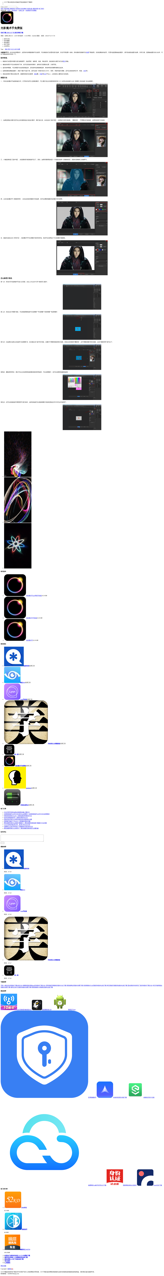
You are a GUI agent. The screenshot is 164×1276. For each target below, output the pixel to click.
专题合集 (29, 8)
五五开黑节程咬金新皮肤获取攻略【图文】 (17, 812)
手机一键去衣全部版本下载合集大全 (12, 985)
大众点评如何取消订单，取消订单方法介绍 (17, 824)
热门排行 (41, 8)
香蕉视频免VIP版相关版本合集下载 (42, 987)
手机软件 (18, 8)
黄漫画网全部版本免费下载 (75, 985)
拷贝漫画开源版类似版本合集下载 (117, 985)
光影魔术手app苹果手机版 (34, 595)
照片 (9, 49)
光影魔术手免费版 (31, 10)
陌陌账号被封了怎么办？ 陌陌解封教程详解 (17, 821)
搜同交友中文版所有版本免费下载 (21, 987)
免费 (18, 49)
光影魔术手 (29, 640)
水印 (15, 49)
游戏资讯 (12, 8)
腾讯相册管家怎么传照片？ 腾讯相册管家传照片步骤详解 (21, 828)
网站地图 (3, 1266)
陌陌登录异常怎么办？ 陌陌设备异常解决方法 (18, 816)
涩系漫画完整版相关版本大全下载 (56, 985)
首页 (2, 8)
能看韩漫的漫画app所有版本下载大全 (34, 985)
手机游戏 (6, 8)
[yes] (17, 7)
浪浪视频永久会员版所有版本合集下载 (95, 985)
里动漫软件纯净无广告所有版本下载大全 (140, 985)
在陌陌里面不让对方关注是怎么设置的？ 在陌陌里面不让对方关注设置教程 (27, 814)
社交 (12, 49)
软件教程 (24, 8)
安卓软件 (14, 10)
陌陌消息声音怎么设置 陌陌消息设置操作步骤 (18, 819)
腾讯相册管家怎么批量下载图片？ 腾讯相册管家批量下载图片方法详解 (25, 823)
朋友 (6, 49)
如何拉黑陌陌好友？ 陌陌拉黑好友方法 (16, 817)
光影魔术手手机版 (31, 618)
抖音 (41, 74)
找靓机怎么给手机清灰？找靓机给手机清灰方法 (18, 826)
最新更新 (35, 8)
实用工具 (21, 10)
